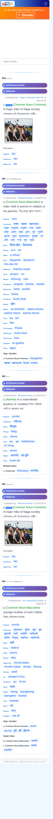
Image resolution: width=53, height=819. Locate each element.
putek (26, 288)
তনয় (31, 227)
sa (11, 318)
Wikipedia (9, 91)
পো (41, 236)
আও (16, 158)
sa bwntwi (18, 309)
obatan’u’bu (16, 676)
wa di (16, 715)
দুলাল (13, 231)
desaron (28, 260)
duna (13, 436)
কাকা (13, 710)
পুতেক (7, 236)
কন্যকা (34, 362)
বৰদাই (33, 745)
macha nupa (21, 269)
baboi (15, 647)
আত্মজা (7, 362)
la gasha (18, 343)
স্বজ (32, 239)
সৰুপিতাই (35, 637)
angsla (18, 284)
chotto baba (12, 666)
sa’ (17, 318)
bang (14, 691)
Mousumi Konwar (25, 395)
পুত (33, 231)
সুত (25, 239)
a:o (13, 249)
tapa (13, 347)
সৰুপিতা (24, 637)
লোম (13, 239)
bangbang (27, 691)
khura (37, 666)
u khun (15, 255)
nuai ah (15, 460)
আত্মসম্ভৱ (33, 223)
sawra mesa (12, 313)
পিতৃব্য (15, 637)
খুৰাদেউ (7, 633)
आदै (12, 642)
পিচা (12, 322)
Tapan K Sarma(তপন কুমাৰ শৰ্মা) (31, 98)
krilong (16, 279)
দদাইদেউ (34, 633)
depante (15, 260)
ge (17, 441)
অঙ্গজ (16, 223)
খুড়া (34, 629)
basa (15, 294)
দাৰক (6, 231)
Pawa (18, 328)
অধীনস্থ (17, 421)
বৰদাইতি (8, 750)
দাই (11, 705)
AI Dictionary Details (14, 85)
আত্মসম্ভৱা (17, 362)
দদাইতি (23, 633)
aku (13, 657)
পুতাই (40, 231)
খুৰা (39, 629)
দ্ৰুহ (21, 231)
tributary (23, 470)
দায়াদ (38, 227)
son (14, 218)
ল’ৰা (19, 239)
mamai (13, 700)
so (22, 273)
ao (15, 163)
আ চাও (22, 681)
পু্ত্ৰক (35, 236)
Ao (14, 153)
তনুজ (6, 227)
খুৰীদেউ (26, 730)
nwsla (40, 284)
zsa (25, 279)
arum (13, 450)
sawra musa (31, 313)
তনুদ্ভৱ (14, 227)
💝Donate (25, 14)
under (16, 416)
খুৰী (19, 730)
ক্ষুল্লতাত (18, 629)
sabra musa (35, 309)
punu (13, 652)
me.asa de (11, 264)
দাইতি (6, 637)
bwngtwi (10, 695)
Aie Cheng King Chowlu (33, 601)
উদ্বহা (26, 362)
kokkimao (28, 441)
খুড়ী (15, 730)
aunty (8, 730)
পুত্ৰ (14, 236)
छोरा (13, 304)
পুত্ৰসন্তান (24, 236)
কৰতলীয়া (34, 470)
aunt (33, 725)
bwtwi (22, 695)
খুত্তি (27, 629)
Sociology (9, 105)
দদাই (15, 633)
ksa (16, 337)
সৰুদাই (34, 740)
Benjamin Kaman (25, 198)
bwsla (30, 284)
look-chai (19, 298)
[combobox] (24, 61)
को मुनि (25, 455)
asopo (14, 273)
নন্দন (27, 231)
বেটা (6, 239)
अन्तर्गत (15, 455)
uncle (15, 624)
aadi (14, 671)
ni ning (9, 445)
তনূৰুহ (24, 227)
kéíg (14, 431)
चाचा (12, 686)
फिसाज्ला (27, 245)
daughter (36, 358)
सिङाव (13, 426)
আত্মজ (23, 223)
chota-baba (21, 662)
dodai (27, 666)
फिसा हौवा (15, 245)
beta (17, 288)
